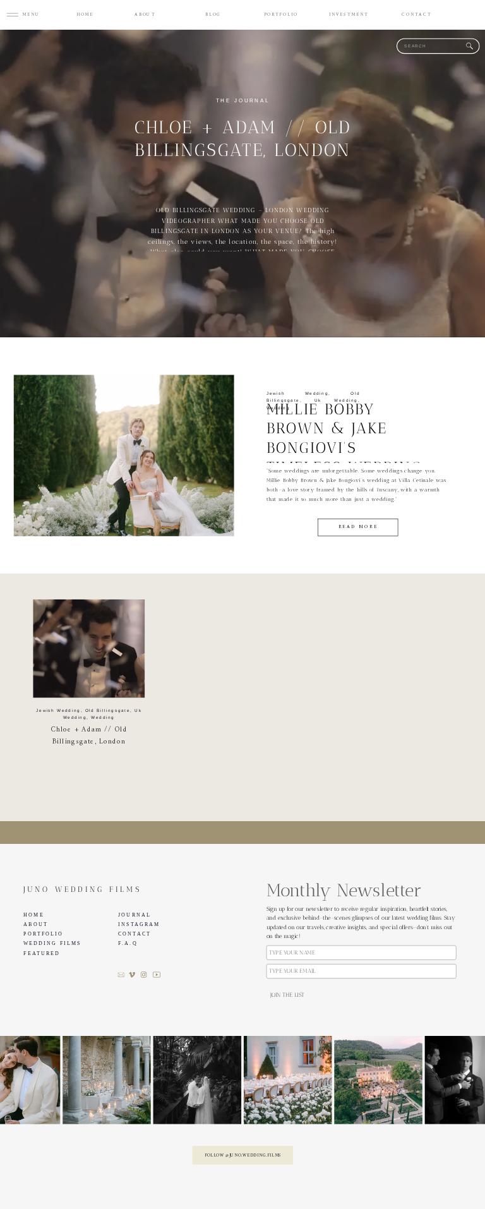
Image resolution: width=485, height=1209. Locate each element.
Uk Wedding (335, 401)
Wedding (278, 408)
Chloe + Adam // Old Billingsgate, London (89, 735)
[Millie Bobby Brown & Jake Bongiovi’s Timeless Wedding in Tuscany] (124, 455)
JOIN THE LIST (287, 995)
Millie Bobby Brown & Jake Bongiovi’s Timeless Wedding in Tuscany (344, 447)
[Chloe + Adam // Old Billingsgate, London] (89, 648)
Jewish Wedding (297, 393)
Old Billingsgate (108, 710)
